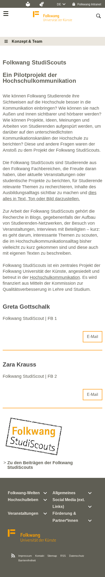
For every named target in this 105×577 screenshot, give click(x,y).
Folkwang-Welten (24, 493)
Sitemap (52, 555)
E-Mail (92, 337)
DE (59, 4)
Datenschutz (76, 555)
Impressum (25, 555)
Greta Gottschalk (26, 306)
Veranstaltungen (23, 513)
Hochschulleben (23, 500)
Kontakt (39, 555)
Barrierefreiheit (27, 560)
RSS (63, 555)
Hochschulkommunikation (55, 277)
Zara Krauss (19, 364)
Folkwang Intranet (89, 4)
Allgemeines (63, 493)
